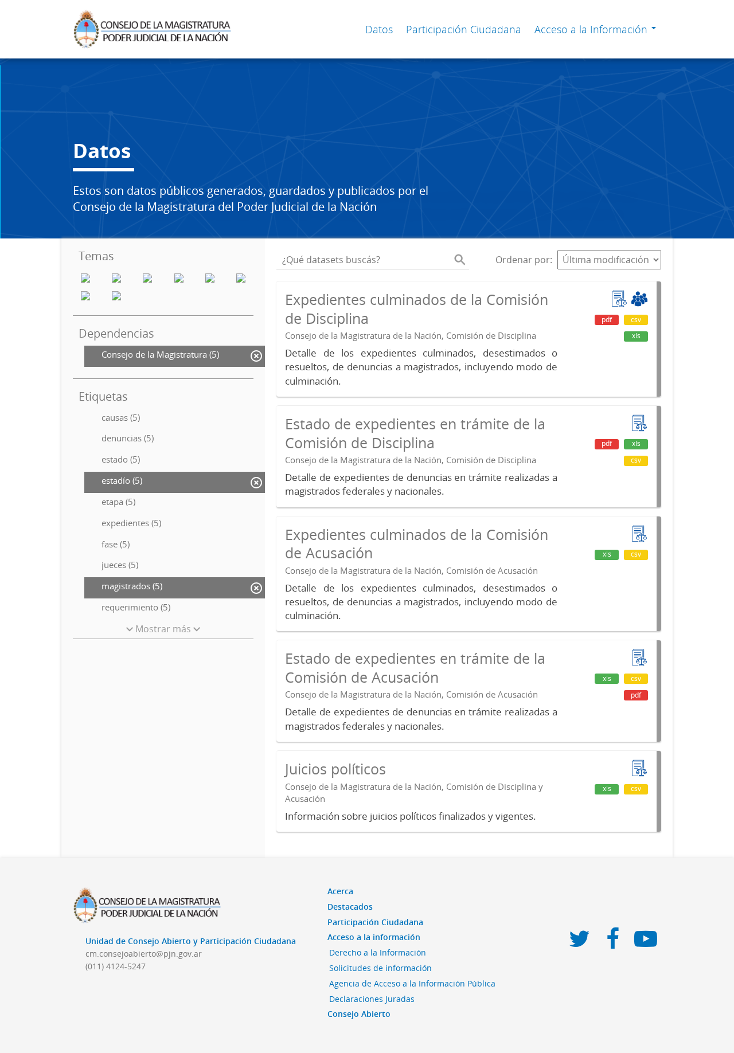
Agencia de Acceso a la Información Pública (412, 983)
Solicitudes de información (380, 967)
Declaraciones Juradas (372, 998)
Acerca (340, 891)
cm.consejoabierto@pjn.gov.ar (143, 953)
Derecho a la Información (377, 952)
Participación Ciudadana (463, 29)
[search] (460, 259)
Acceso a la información (373, 936)
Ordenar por (522, 259)
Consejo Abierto (359, 1013)
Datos (379, 29)
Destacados (350, 906)
